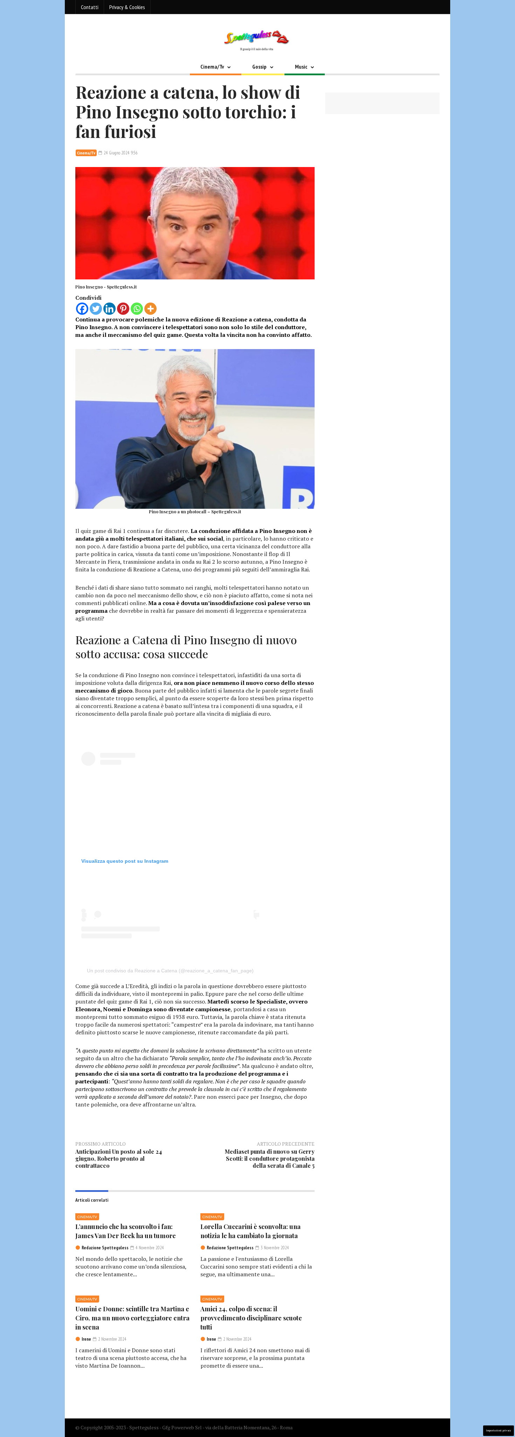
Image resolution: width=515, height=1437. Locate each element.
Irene (86, 1339)
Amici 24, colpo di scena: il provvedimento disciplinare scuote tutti (251, 1318)
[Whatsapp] (137, 309)
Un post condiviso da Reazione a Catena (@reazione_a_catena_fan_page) (170, 970)
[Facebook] (82, 309)
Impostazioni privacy (498, 1430)
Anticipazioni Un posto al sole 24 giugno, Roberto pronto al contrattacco (118, 1158)
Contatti (89, 7)
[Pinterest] (123, 309)
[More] (150, 309)
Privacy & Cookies (127, 7)
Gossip (259, 66)
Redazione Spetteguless (105, 1248)
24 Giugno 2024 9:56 (120, 153)
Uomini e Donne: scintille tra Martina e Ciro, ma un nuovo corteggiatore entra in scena (132, 1318)
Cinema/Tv (212, 66)
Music (301, 66)
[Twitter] (96, 309)
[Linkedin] (109, 309)
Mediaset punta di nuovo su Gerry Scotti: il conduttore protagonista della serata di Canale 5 (270, 1158)
